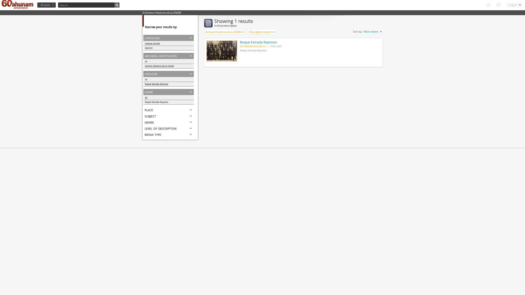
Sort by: (357, 31)
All (146, 61)
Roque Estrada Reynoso (156, 84)
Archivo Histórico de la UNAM (159, 66)
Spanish (149, 48)
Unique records (152, 43)
